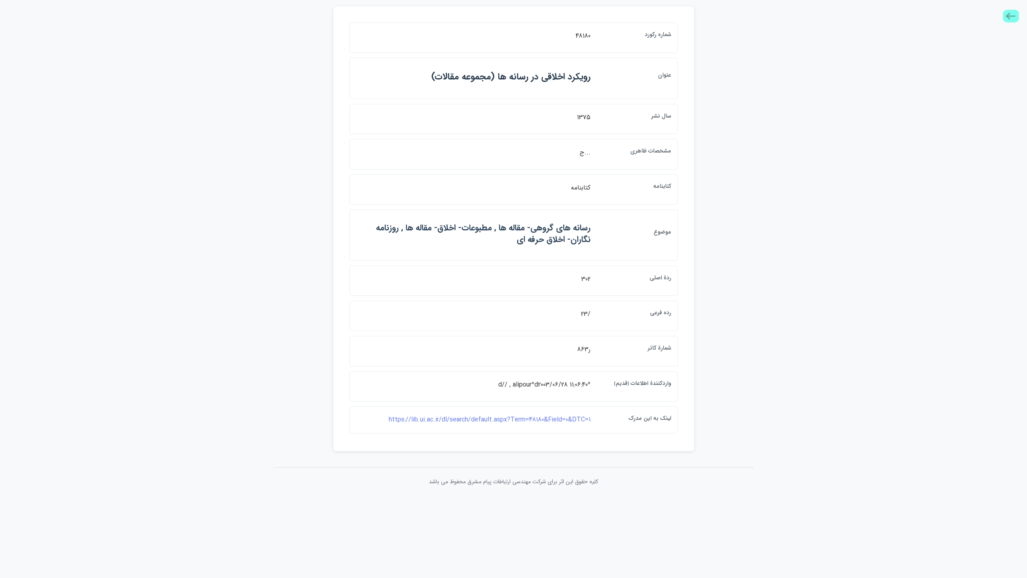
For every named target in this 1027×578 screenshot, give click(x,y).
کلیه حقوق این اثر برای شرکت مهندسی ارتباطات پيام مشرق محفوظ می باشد (513, 481)
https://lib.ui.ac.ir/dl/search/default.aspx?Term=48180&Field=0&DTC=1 (490, 420)
